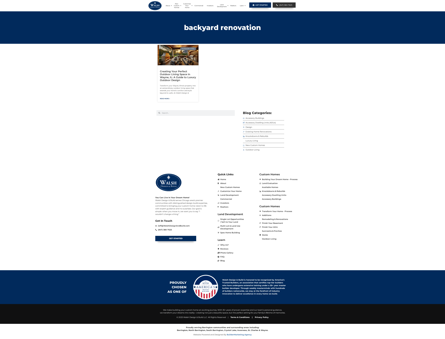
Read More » (165, 98)
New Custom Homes (177, 5)
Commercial (198, 5)
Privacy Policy (261, 317)
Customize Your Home (187, 5)
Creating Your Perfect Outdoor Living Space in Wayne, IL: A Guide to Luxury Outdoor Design (178, 76)
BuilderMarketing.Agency (239, 335)
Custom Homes (269, 174)
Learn (242, 5)
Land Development (222, 5)
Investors (210, 5)
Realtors (233, 5)
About (168, 5)
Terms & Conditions (240, 317)
